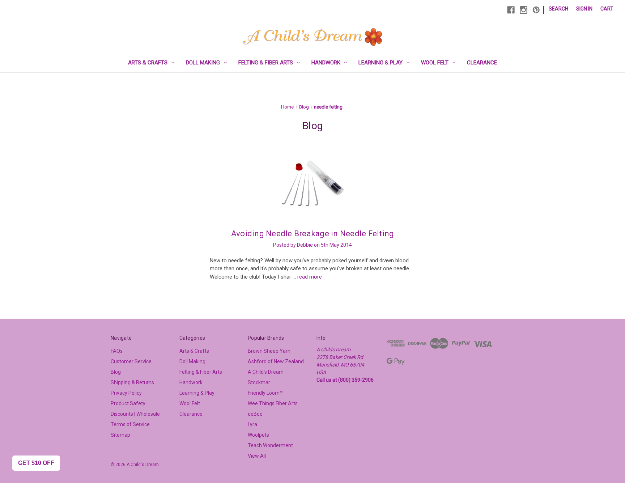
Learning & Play (380, 62)
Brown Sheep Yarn (269, 351)
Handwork (325, 62)
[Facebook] (511, 10)
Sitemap (120, 435)
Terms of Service (130, 424)
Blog (116, 372)
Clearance (482, 62)
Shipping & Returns (132, 382)
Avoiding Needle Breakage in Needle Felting (312, 233)
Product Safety (128, 403)
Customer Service (131, 361)
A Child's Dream (266, 372)
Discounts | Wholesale (135, 414)
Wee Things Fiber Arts (273, 403)
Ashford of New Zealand (276, 361)
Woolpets (258, 435)
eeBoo (255, 414)
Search (558, 9)
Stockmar (259, 382)
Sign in (584, 9)
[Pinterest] (536, 10)
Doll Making (203, 62)
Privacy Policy (126, 393)
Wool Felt (434, 62)
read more (309, 277)
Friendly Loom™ (265, 393)
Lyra (252, 424)
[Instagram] (523, 10)
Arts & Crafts (147, 62)
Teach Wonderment (270, 445)
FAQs (117, 351)
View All (257, 456)
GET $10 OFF (36, 463)
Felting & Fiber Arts (265, 62)
